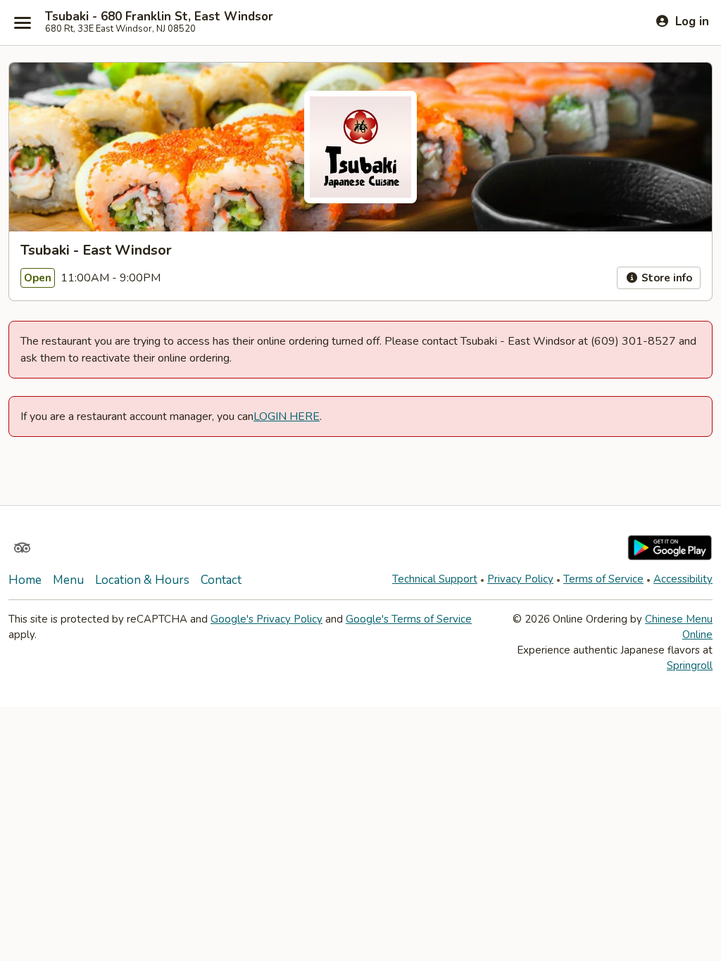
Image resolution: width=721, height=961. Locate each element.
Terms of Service (603, 579)
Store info (665, 278)
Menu (68, 580)
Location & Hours (142, 580)
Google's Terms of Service (409, 619)
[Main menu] (22, 22)
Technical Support (434, 579)
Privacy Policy (520, 579)
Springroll (690, 665)
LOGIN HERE (286, 416)
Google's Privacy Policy (266, 619)
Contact (221, 580)
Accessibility (683, 579)
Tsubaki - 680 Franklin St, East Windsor (159, 17)
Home (25, 580)
